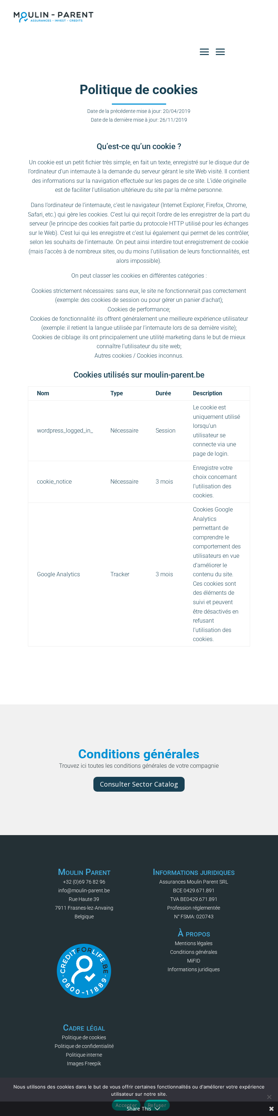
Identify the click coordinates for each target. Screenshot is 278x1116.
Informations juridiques (194, 969)
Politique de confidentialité (84, 1046)
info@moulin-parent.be (84, 890)
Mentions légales (193, 943)
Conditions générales (193, 952)
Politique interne (84, 1055)
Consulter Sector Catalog (139, 784)
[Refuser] (269, 1096)
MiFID (193, 961)
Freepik (93, 1063)
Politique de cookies (84, 1037)
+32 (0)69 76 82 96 (84, 882)
